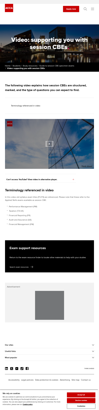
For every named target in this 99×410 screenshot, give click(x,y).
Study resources (30, 66)
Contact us (86, 380)
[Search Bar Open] (85, 9)
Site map (75, 380)
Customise (81, 406)
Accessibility (14, 380)
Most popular (11, 357)
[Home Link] (89, 368)
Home (7, 66)
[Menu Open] (92, 9)
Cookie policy (28, 404)
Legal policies (27, 380)
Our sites (9, 345)
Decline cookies (81, 400)
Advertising (65, 380)
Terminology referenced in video (25, 105)
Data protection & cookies (46, 380)
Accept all (81, 395)
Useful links (10, 351)
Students (16, 66)
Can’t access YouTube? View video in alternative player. (31, 179)
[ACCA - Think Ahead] (9, 11)
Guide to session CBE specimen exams (56, 66)
